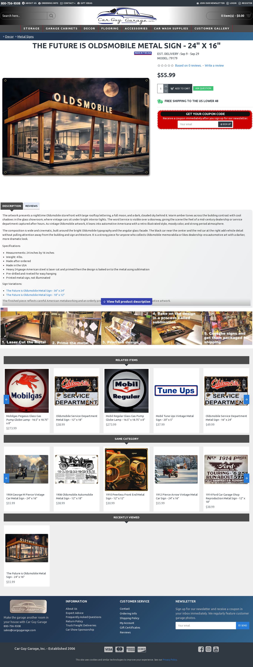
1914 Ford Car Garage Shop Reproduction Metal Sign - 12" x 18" (225, 498)
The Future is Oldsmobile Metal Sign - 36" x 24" (35, 290)
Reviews (31, 205)
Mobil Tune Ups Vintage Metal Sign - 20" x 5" (175, 417)
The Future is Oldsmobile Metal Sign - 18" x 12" (35, 294)
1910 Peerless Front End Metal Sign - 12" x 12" (125, 496)
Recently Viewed (126, 517)
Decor (9, 36)
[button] (6, 399)
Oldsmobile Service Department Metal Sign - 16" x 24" (226, 417)
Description (11, 205)
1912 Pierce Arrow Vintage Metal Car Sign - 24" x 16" (177, 496)
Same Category (127, 438)
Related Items (127, 360)
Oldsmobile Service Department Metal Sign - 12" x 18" (76, 417)
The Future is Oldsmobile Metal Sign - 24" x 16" (26, 575)
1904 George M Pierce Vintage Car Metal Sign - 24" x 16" (25, 496)
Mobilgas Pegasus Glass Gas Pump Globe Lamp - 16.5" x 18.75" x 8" (27, 419)
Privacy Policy (170, 659)
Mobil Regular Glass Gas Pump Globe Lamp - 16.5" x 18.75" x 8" (125, 417)
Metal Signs (25, 36)
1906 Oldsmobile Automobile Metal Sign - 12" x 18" (74, 496)
